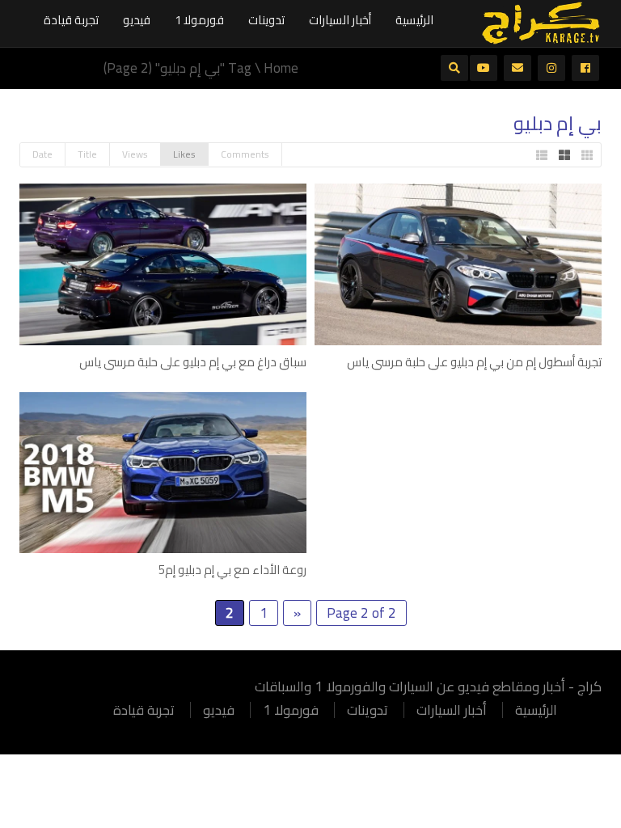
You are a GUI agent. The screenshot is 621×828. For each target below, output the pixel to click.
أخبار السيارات (340, 20)
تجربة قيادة (71, 20)
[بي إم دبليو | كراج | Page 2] (541, 22)
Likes (184, 154)
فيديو (136, 20)
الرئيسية (414, 20)
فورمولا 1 (199, 20)
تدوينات (266, 20)
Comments (245, 154)
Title (87, 154)
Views (135, 154)
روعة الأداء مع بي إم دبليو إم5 (232, 569)
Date (42, 154)
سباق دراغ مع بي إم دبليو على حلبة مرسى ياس (192, 362)
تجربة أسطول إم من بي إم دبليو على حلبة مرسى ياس (474, 362)
